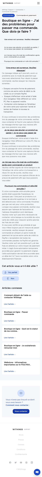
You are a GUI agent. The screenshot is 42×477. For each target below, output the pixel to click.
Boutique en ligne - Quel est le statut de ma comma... (21, 330)
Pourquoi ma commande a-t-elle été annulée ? (21, 61)
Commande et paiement (9, 11)
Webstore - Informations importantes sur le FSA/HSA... (17, 364)
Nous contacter (21, 411)
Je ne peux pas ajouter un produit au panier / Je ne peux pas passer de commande (21, 48)
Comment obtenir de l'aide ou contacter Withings (17, 296)
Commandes (19, 9)
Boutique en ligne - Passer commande (16, 313)
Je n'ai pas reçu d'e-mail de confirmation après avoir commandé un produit (22, 56)
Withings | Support (8, 9)
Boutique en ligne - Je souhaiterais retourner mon (20, 347)
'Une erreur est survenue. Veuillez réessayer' (21, 39)
